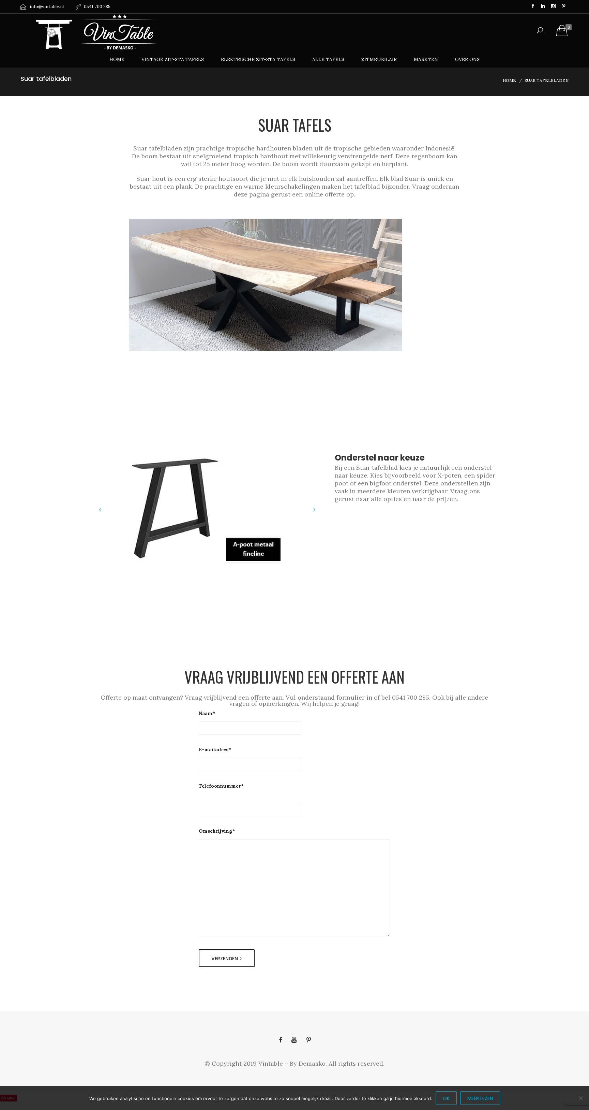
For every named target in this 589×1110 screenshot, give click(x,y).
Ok (446, 1098)
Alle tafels (328, 59)
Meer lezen (480, 1098)
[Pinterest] (563, 7)
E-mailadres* (215, 749)
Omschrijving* (217, 831)
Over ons (467, 59)
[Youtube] (294, 1040)
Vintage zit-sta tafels (172, 59)
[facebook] (280, 1040)
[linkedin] (543, 7)
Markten (426, 59)
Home (116, 59)
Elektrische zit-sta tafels (258, 59)
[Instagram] (553, 7)
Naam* (207, 713)
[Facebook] (533, 7)
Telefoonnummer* (221, 786)
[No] (580, 1098)
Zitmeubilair (379, 59)
